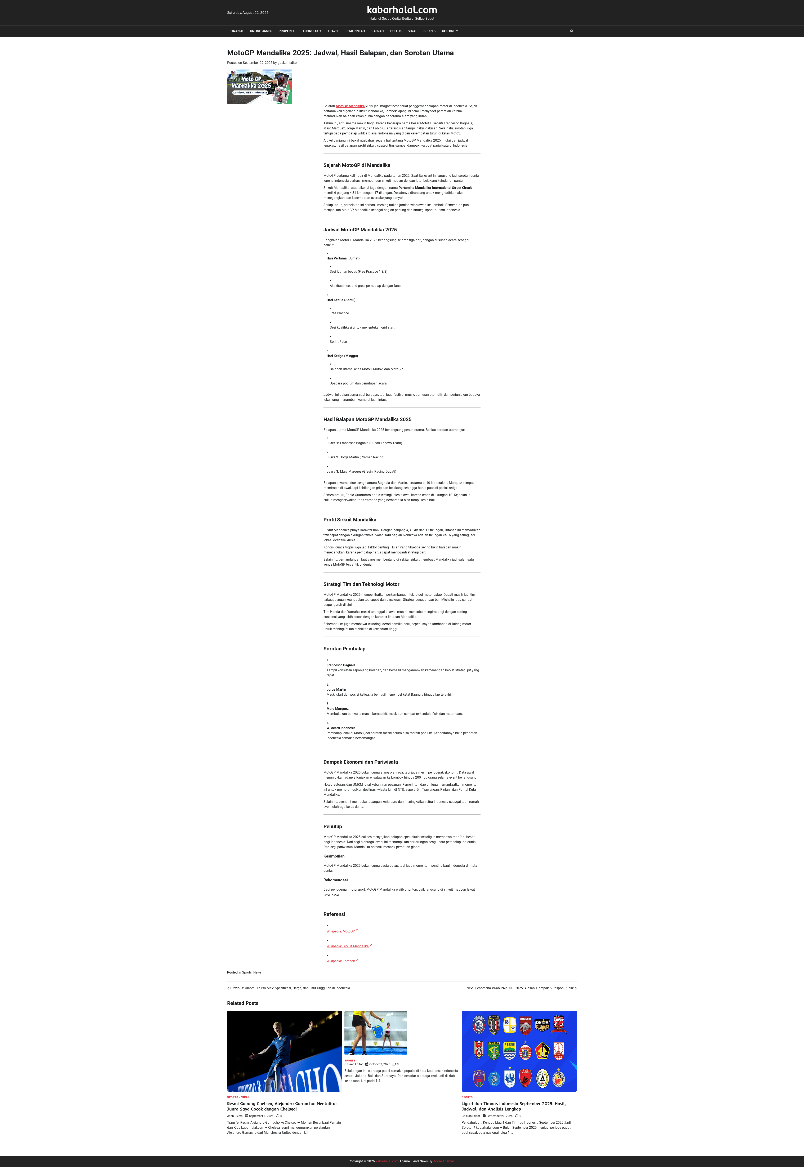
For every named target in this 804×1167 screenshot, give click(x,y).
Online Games (261, 31)
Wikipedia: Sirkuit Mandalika (348, 946)
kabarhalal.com (402, 9)
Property (287, 31)
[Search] (571, 31)
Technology (311, 31)
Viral (412, 31)
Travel (333, 31)
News (257, 972)
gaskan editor (288, 63)
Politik (396, 31)
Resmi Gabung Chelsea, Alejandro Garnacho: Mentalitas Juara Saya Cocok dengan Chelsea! (282, 1106)
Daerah (377, 31)
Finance (237, 31)
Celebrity (450, 31)
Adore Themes (444, 1161)
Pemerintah (355, 31)
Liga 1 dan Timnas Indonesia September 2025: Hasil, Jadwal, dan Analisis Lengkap (514, 1106)
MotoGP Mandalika (350, 106)
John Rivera (235, 1116)
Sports (430, 31)
